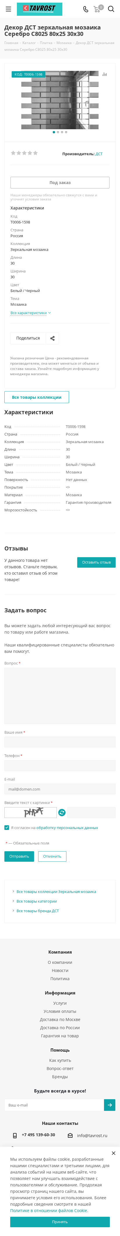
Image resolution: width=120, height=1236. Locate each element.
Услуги (60, 1003)
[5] (35, 153)
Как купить (60, 1060)
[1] (13, 153)
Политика (60, 978)
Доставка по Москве (60, 1019)
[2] (19, 153)
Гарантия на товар (60, 1036)
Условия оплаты (60, 1011)
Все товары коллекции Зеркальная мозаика (56, 891)
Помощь (60, 1050)
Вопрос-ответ (60, 1068)
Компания (60, 952)
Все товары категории (37, 901)
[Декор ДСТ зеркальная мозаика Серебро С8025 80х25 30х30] (60, 100)
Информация (60, 993)
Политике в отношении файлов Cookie (48, 1210)
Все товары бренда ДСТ (38, 910)
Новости (60, 970)
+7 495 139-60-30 (38, 1134)
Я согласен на (54, 827)
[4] (30, 153)
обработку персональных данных (67, 827)
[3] (24, 153)
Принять (60, 1221)
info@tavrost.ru (92, 1136)
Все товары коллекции (36, 397)
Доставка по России (60, 1027)
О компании (60, 962)
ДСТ (99, 153)
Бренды (60, 1076)
